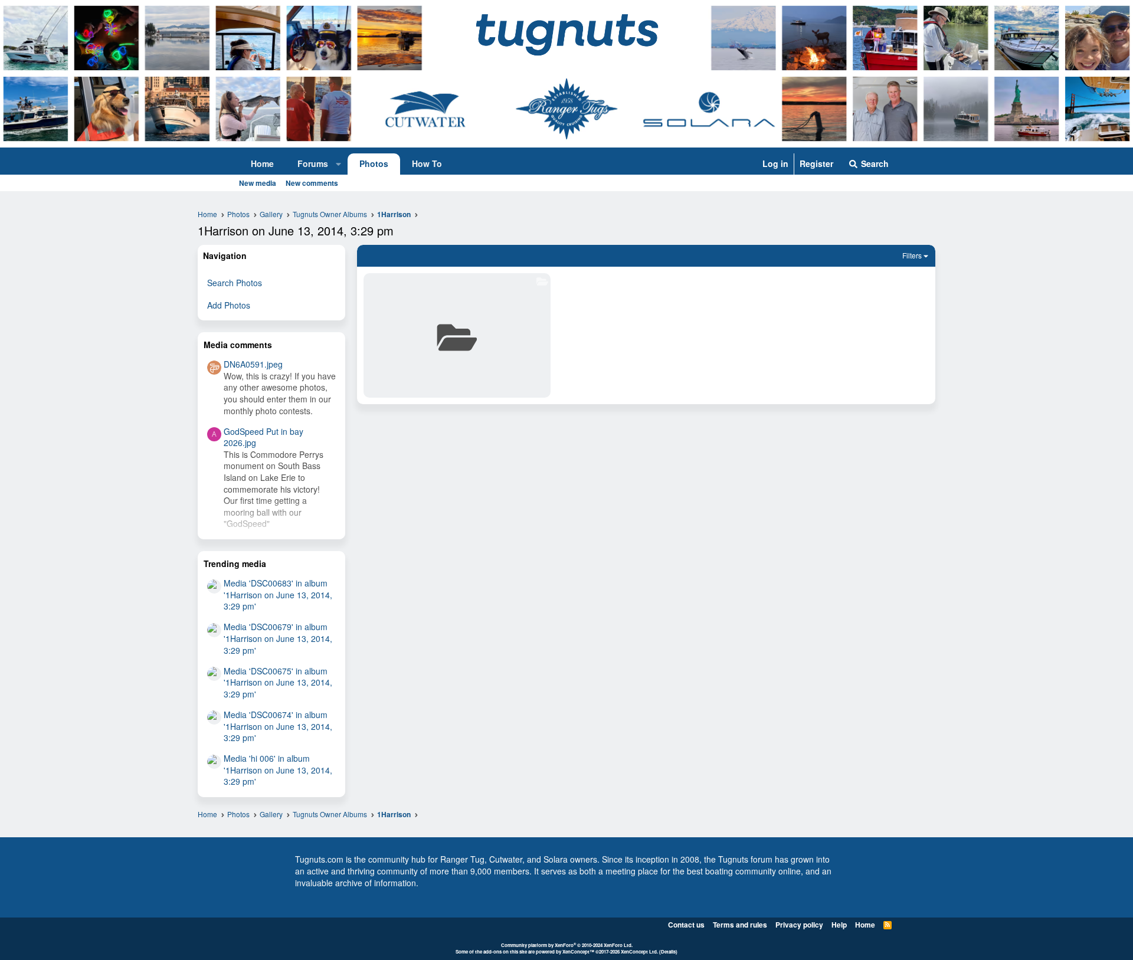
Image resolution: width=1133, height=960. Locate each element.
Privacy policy (799, 924)
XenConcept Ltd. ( (641, 951)
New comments (312, 183)
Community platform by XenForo (567, 945)
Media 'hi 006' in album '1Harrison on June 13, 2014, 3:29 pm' (278, 769)
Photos (373, 163)
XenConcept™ (578, 951)
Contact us (686, 924)
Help (839, 924)
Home (262, 163)
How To (427, 163)
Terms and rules (740, 924)
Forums (312, 163)
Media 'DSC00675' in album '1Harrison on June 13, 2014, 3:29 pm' (278, 682)
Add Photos (228, 305)
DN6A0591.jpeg (253, 364)
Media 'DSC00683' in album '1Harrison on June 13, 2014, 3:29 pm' (278, 594)
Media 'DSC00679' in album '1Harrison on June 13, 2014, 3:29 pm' (278, 638)
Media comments (238, 344)
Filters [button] (912, 255)
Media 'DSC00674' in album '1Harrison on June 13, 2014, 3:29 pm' (278, 726)
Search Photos (234, 283)
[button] (339, 164)
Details (668, 951)
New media (257, 183)
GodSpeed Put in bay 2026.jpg (263, 437)
